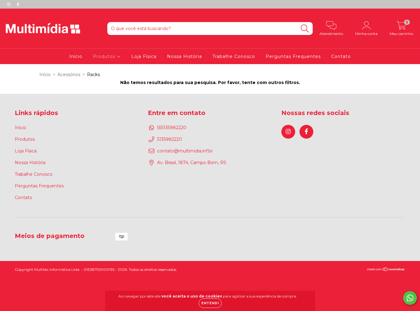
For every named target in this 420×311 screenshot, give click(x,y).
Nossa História (184, 56)
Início (75, 56)
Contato (341, 56)
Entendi (210, 303)
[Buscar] (305, 28)
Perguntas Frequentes (293, 56)
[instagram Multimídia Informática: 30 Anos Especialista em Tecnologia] (9, 4)
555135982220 (171, 127)
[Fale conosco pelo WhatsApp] (410, 298)
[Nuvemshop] (386, 270)
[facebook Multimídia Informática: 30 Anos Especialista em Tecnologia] (18, 4)
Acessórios (68, 74)
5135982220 (169, 139)
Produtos (105, 56)
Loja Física (144, 56)
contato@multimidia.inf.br (185, 151)
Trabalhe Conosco (233, 56)
